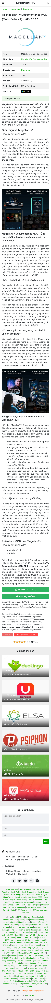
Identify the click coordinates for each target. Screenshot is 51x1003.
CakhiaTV (42, 937)
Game (26, 871)
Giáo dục (27, 9)
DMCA (9, 859)
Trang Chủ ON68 (19, 948)
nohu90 (41, 917)
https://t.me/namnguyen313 (33, 991)
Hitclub (6, 925)
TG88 (43, 953)
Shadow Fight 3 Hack (16, 905)
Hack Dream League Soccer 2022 (28, 897)
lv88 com (13, 955)
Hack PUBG (16, 892)
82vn (27, 925)
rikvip (21, 920)
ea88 (9, 948)
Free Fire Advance (34, 900)
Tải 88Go (13, 958)
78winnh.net (32, 968)
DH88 (19, 966)
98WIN (35, 978)
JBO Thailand (9, 937)
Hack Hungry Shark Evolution (22, 894)
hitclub (5, 943)
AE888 (39, 973)
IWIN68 (8, 953)
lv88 (26, 971)
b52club (29, 958)
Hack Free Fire (12, 889)
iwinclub (28, 961)
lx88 (41, 950)
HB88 (13, 966)
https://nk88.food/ (35, 948)
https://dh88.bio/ (9, 971)
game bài (13, 930)
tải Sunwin (30, 976)
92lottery (34, 925)
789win (42, 968)
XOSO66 (36, 981)
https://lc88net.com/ (10, 950)
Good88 (28, 955)
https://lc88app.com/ (29, 950)
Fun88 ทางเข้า (25, 981)
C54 (33, 966)
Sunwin (26, 932)
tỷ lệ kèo (45, 971)
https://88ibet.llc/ (32, 953)
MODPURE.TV (25, 3)
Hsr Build (22, 874)
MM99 (28, 978)
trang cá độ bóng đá (30, 963)
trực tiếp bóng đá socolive (29, 930)
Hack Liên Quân (33, 905)
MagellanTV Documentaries (34, 59)
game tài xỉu (39, 958)
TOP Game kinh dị (23, 910)
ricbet (5, 932)
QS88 (26, 937)
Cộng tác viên (21, 859)
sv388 (38, 966)
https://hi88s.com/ (39, 984)
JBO (21, 925)
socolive (44, 930)
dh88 (32, 971)
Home (4, 9)
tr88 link (26, 984)
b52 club (34, 943)
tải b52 (18, 932)
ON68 (43, 981)
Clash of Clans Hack (34, 907)
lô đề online (19, 976)
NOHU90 (39, 976)
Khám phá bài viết (11, 98)
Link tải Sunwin (29, 973)
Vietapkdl (10, 874)
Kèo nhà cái (8, 963)
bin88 (11, 932)
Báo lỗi (7, 635)
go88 (37, 940)
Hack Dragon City (29, 892)
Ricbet (27, 922)
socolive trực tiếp (37, 920)
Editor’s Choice (13, 871)
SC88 (14, 917)
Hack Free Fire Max (27, 889)
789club (6, 945)
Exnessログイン (9, 984)
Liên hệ (35, 857)
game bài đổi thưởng (25, 940)
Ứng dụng (15, 9)
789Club (14, 925)
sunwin (19, 937)
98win (27, 917)
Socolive (33, 937)
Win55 (32, 935)
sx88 (38, 971)
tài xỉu (41, 925)
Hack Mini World (18, 907)
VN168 (33, 932)
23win (21, 986)
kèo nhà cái (42, 922)
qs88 (47, 950)
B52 (27, 920)
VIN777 (10, 935)
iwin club (13, 922)
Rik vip (20, 961)
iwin (16, 920)
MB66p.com (8, 920)
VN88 (5, 958)
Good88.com (18, 953)
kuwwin (21, 958)
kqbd (13, 940)
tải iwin (30, 927)
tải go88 (13, 927)
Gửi (46, 841)
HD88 (6, 940)
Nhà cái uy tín (42, 935)
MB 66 (21, 917)
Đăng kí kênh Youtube (26, 635)
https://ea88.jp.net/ (41, 955)
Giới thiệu (10, 857)
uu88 (42, 978)
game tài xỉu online (40, 961)
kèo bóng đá (20, 968)
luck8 (11, 976)
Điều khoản (23, 857)
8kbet (34, 917)
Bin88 (20, 922)
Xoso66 (18, 935)
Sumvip (25, 935)
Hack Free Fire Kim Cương (22, 902)
